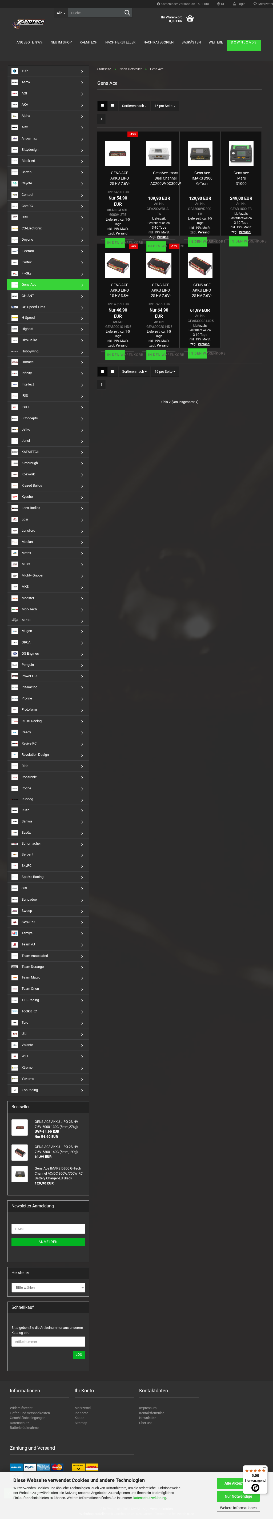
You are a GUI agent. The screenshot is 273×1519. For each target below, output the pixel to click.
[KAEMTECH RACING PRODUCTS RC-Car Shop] (28, 24)
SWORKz (28, 922)
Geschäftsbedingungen (27, 1418)
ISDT (25, 407)
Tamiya (27, 933)
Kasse (79, 1418)
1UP (24, 71)
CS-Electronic (31, 228)
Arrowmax (29, 138)
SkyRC (26, 866)
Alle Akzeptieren (238, 1483)
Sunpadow (29, 899)
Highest (27, 329)
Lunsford (28, 530)
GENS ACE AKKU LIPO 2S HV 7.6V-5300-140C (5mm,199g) (202, 290)
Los (79, 1355)
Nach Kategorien (158, 42)
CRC (24, 217)
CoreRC (27, 206)
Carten (26, 172)
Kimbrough (29, 463)
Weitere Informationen (238, 1508)
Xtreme (27, 1067)
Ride (24, 766)
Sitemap (81, 1423)
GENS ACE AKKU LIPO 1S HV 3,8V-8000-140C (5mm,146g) (119, 290)
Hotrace (27, 362)
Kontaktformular (151, 1413)
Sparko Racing (32, 877)
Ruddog (27, 799)
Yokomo (27, 1079)
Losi (24, 519)
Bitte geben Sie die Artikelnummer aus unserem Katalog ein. (47, 1330)
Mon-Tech (29, 609)
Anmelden (48, 1242)
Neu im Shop (61, 42)
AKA (24, 104)
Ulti (23, 1034)
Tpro (24, 1022)
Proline (26, 698)
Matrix (26, 553)
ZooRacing (29, 1090)
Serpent (27, 854)
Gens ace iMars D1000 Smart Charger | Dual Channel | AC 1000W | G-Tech (241, 178)
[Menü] (264, 1468)
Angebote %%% (30, 42)
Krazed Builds (31, 485)
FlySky (26, 273)
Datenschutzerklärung (149, 1498)
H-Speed (28, 318)
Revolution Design (35, 755)
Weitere (216, 42)
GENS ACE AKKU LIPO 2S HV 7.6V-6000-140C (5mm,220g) (160, 290)
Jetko (25, 429)
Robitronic (29, 777)
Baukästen (191, 42)
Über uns (145, 1423)
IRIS (24, 395)
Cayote (26, 183)
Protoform (29, 709)
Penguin (27, 665)
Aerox (25, 82)
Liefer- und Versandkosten (30, 1413)
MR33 (25, 620)
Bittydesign (29, 150)
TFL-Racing (30, 1000)
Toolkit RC (29, 1011)
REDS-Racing (31, 721)
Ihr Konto (81, 1413)
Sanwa (26, 821)
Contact (27, 195)
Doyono (27, 239)
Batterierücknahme (24, 1428)
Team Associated (34, 956)
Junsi (25, 441)
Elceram (27, 251)
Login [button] (241, 4)
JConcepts (29, 418)
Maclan (27, 542)
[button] (221, 4)
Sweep (26, 911)
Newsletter (147, 1418)
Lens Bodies (30, 508)
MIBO (25, 564)
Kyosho (27, 497)
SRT (24, 888)
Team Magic (30, 977)
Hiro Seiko (29, 340)
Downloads (244, 42)
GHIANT (27, 296)
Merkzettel (83, 1408)
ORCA (25, 642)
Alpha (25, 116)
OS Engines (30, 653)
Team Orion (30, 989)
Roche (26, 788)
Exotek (26, 262)
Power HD (29, 676)
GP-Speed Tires (33, 307)
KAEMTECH (88, 42)
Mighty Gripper (32, 575)
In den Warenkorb (116, 243)
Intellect (27, 384)
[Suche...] (127, 13)
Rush (25, 810)
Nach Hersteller (120, 42)
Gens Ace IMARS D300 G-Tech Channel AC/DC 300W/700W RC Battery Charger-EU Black (202, 178)
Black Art (28, 161)
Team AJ (28, 944)
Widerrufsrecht (21, 1408)
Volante (27, 1045)
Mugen (26, 631)
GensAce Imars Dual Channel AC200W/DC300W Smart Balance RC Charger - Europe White (165, 178)
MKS (25, 586)
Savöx (26, 832)
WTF (25, 1056)
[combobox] (134, 106)
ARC (24, 127)
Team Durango (32, 967)
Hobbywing (29, 351)
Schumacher (31, 843)
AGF (24, 93)
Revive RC (29, 743)
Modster (27, 598)
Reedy (26, 732)
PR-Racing (29, 687)
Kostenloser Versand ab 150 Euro (184, 4)
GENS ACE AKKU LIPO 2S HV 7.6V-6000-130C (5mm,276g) (119, 178)
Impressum (147, 1408)
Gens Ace (28, 285)
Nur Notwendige (238, 1496)
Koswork (28, 474)
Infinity (26, 373)
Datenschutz (19, 1423)
